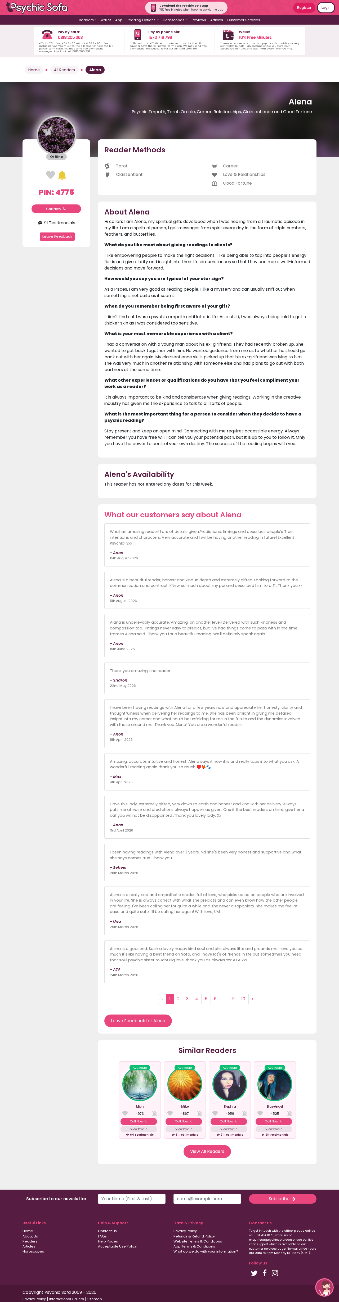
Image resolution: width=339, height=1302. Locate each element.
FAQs (102, 1236)
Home (34, 69)
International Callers (66, 1299)
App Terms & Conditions (194, 1246)
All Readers (64, 69)
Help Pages (108, 1241)
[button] (324, 1287)
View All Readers (207, 1151)
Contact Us (107, 1231)
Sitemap (94, 1299)
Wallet (105, 20)
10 (243, 999)
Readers (30, 1241)
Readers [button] (86, 20)
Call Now (54, 209)
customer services (263, 1248)
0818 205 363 (70, 37)
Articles (216, 20)
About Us (30, 1236)
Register (304, 7)
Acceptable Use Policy (117, 1246)
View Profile (138, 1129)
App (118, 20)
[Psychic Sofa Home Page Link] (39, 7)
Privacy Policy (185, 1231)
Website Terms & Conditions (197, 1241)
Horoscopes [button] (174, 20)
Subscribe (280, 1199)
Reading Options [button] (141, 20)
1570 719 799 (160, 37)
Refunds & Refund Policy (194, 1236)
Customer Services (243, 20)
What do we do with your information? (205, 1251)
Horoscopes (33, 1251)
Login (326, 7)
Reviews (199, 20)
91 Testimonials (59, 223)
